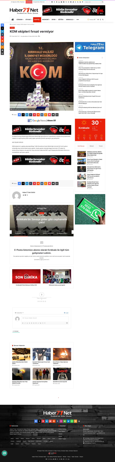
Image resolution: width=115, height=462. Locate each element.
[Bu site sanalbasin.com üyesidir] (52, 454)
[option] (42, 220)
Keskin (24, 441)
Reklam (60, 434)
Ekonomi (45, 19)
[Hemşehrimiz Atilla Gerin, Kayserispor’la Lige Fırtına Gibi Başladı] (81, 169)
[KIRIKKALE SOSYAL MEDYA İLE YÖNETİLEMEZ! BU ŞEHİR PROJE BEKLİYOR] (81, 154)
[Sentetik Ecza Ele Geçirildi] (62, 374)
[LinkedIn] (26, 114)
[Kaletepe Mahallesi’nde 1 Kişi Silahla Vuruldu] (21, 374)
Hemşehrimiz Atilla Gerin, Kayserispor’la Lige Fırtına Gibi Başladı (94, 168)
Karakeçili (19, 441)
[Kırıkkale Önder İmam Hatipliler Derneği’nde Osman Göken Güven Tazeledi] (81, 184)
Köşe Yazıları (31, 441)
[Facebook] (19, 114)
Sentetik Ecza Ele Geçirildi (60, 381)
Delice (33, 438)
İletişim (81, 456)
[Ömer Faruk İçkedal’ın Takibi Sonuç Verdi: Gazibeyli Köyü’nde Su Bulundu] (81, 161)
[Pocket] (49, 114)
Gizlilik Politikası (62, 429)
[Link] (40, 323)
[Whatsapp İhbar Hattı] (90, 209)
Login (66, 312)
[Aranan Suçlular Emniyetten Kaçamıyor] (42, 374)
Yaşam (39, 443)
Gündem (19, 19)
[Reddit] (38, 114)
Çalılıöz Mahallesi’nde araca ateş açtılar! (42, 220)
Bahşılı (22, 438)
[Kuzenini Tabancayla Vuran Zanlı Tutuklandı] (42, 354)
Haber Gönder (75, 456)
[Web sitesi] (23, 195)
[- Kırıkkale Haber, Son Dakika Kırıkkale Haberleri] (41, 134)
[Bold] (23, 323)
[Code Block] (38, 323)
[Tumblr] (30, 114)
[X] (23, 114)
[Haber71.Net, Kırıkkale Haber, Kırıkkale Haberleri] (24, 11)
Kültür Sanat (38, 441)
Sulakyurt (27, 443)
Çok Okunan (81, 146)
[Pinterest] (34, 114)
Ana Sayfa (13, 24)
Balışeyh (28, 438)
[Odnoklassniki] (45, 114)
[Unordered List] (34, 323)
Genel (49, 438)
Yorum (101, 146)
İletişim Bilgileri (62, 438)
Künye (60, 436)
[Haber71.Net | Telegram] (90, 47)
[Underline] (27, 323)
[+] (44, 323)
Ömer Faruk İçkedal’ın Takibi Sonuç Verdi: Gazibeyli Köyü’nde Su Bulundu (94, 161)
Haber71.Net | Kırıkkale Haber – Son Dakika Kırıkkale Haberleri (47, 456)
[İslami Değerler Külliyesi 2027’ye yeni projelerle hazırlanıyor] (81, 177)
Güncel (92, 146)
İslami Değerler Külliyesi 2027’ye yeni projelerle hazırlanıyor (93, 176)
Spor (53, 19)
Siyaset (28, 19)
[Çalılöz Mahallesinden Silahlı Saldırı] (21, 354)
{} (42, 323)
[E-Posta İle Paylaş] (53, 114)
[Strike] (29, 323)
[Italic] (25, 323)
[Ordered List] (32, 323)
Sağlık (12, 443)
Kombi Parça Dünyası (62, 454)
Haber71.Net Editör (28, 192)
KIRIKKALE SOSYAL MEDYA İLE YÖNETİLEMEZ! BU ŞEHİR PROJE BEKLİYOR (94, 153)
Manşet (51, 441)
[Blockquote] (36, 323)
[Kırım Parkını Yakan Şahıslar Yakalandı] (62, 354)
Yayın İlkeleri (62, 431)
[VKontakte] (41, 114)
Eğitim (60, 19)
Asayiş (36, 19)
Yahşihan (34, 443)
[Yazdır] (57, 114)
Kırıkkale (69, 19)
